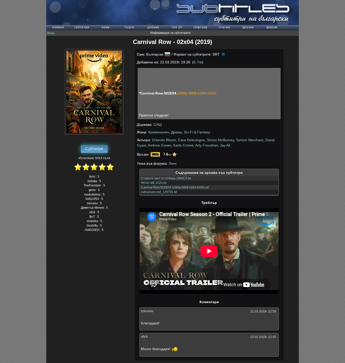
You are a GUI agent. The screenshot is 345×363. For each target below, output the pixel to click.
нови (106, 27)
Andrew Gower (159, 145)
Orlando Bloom (164, 140)
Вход (50, 33)
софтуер (200, 27)
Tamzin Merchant (249, 140)
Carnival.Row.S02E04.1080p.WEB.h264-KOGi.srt (175, 187)
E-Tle (197, 62)
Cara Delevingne (191, 140)
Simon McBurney (220, 140)
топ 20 (176, 27)
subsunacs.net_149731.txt (159, 192)
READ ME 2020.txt (153, 183)
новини (58, 27)
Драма (176, 132)
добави (153, 27)
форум (271, 27)
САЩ (158, 125)
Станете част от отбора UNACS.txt (166, 178)
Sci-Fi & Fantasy (197, 132)
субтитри (81, 27)
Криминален (158, 132)
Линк (173, 163)
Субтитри (94, 149)
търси (129, 27)
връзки (248, 27)
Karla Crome (183, 145)
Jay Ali (225, 145)
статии (224, 27)
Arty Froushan (206, 145)
